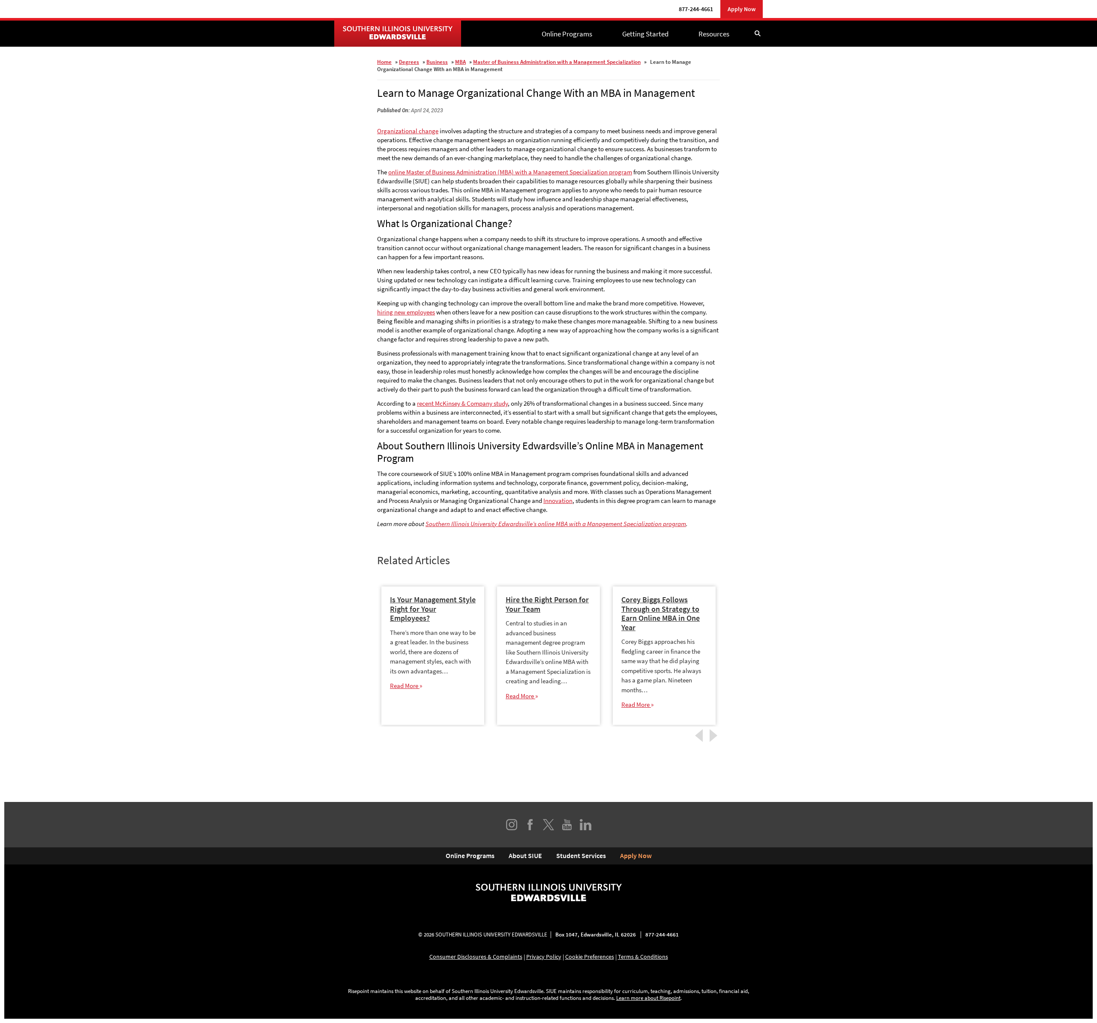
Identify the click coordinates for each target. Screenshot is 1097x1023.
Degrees (409, 62)
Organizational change (407, 131)
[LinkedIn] (585, 824)
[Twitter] (548, 824)
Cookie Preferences (589, 956)
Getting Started (645, 34)
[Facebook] (530, 824)
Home (384, 62)
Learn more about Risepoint (648, 998)
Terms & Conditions (643, 956)
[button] (757, 33)
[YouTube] (566, 824)
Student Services (581, 855)
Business (437, 62)
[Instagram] (511, 824)
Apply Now (741, 9)
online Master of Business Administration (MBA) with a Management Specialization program (510, 172)
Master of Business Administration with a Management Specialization (557, 62)
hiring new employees (406, 312)
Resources (713, 34)
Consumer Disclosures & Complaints (475, 956)
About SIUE (525, 855)
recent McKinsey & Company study (462, 403)
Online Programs (567, 34)
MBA (460, 62)
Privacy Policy (543, 956)
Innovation (557, 501)
